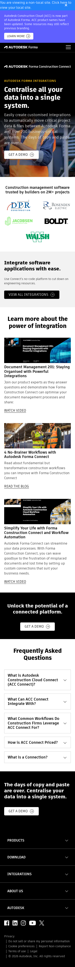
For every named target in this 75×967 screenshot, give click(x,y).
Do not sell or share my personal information (39, 941)
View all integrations (28, 294)
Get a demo (18, 154)
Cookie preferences (21, 946)
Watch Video (15, 410)
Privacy (9, 936)
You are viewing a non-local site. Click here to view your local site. (35, 5)
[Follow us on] (6, 922)
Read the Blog (16, 486)
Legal (33, 951)
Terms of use (17, 951)
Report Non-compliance (55, 946)
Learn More (16, 36)
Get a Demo (34, 626)
